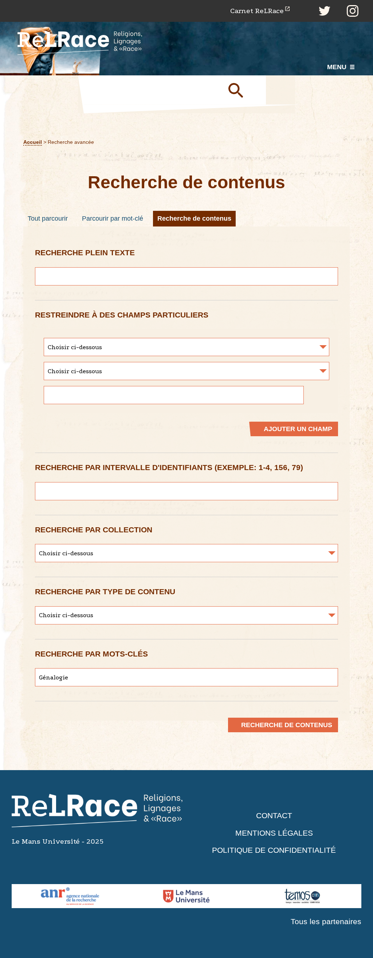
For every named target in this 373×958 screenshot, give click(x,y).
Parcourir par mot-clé (112, 218)
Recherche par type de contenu (105, 591)
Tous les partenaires (326, 921)
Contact (274, 815)
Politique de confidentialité (274, 850)
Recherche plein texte (85, 252)
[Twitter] (324, 11)
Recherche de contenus (194, 218)
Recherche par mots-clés (91, 654)
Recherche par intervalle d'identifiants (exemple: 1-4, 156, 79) (169, 467)
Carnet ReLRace (257, 11)
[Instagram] (352, 11)
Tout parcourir (48, 218)
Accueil (32, 142)
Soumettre (244, 90)
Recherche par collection (93, 529)
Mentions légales (274, 833)
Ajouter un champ (298, 429)
